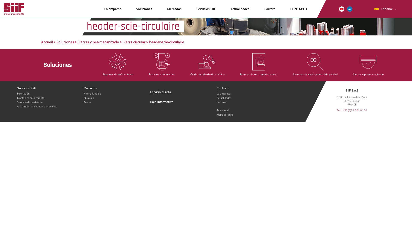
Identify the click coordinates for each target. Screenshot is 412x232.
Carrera (269, 9)
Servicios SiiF (206, 9)
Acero (87, 102)
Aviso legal (223, 110)
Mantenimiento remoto (30, 98)
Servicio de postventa (29, 102)
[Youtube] (341, 9)
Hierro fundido (92, 93)
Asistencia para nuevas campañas (36, 106)
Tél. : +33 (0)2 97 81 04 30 (352, 110)
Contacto (298, 9)
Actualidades (239, 9)
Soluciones (144, 9)
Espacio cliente (160, 92)
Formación (23, 93)
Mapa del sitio (225, 114)
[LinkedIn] (349, 9)
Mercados (174, 9)
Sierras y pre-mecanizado (98, 42)
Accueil (47, 42)
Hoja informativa (161, 102)
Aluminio (89, 98)
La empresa (112, 9)
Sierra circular (134, 42)
